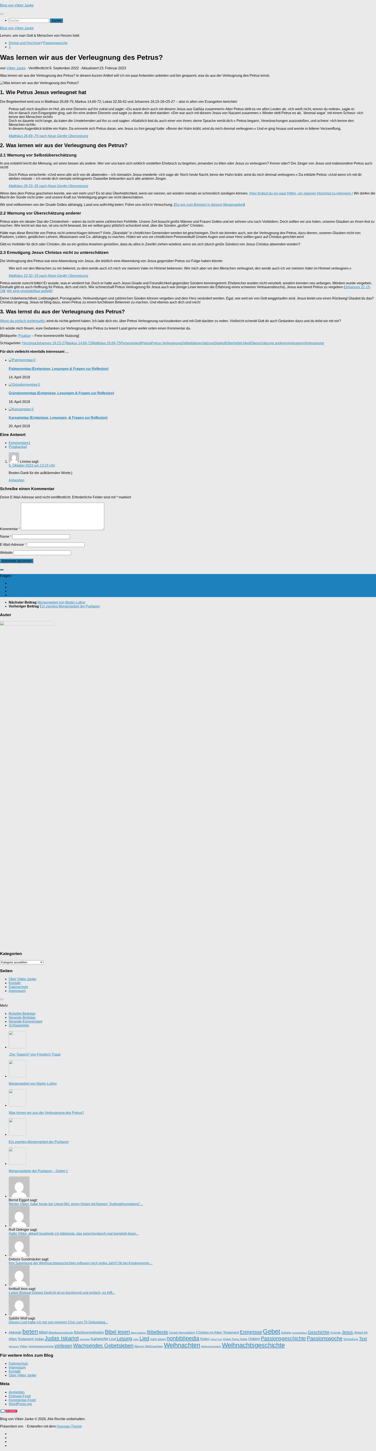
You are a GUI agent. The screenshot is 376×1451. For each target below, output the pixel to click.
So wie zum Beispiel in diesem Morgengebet (209, 204)
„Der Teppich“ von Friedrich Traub (34, 1054)
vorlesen (63, 1345)
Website (6, 552)
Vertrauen (14, 1346)
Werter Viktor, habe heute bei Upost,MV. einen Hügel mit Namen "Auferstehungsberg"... (76, 1204)
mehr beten (158, 1339)
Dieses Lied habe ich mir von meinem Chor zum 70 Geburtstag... (58, 1322)
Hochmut (29, 343)
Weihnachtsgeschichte (253, 1345)
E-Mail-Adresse (13, 544)
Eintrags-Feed (20, 1396)
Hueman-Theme (69, 1426)
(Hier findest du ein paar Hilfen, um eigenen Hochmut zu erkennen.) (301, 193)
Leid (112, 1339)
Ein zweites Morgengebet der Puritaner (39, 1142)
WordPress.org (20, 1404)
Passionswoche (55, 43)
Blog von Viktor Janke (17, 5)
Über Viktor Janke (22, 979)
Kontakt (14, 983)
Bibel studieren (138, 1332)
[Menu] (1, 14)
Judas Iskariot (62, 1338)
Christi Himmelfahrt (182, 1332)
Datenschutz (18, 987)
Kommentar (10, 529)
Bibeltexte (157, 1332)
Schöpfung (350, 1339)
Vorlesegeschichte (41, 1346)
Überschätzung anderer (268, 343)
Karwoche (99, 1338)
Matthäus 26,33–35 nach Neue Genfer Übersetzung (48, 186)
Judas (39, 1339)
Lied (144, 1338)
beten (30, 1331)
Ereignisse (251, 1332)
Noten (205, 1339)
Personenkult (131, 343)
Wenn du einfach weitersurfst (22, 321)
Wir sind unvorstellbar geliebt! (29, 291)
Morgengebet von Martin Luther (33, 1083)
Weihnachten (182, 1345)
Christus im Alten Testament (217, 1332)
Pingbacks (18, 447)
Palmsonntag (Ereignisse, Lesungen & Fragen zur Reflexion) (59, 369)
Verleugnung (314, 343)
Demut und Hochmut (24, 43)
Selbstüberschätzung (198, 343)
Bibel (43, 1332)
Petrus (146, 343)
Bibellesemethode (61, 1332)
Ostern (254, 1338)
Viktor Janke (16, 68)
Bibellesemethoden (89, 1332)
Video (24, 1346)
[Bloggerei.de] (8, 1411)
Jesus (347, 1332)
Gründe (335, 1332)
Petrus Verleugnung (166, 343)
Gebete (286, 1332)
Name (6, 536)
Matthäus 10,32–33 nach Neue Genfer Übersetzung (48, 276)
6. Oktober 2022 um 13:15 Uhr (32, 465)
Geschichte (318, 1332)
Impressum (17, 991)
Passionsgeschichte (283, 1338)
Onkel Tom (216, 1339)
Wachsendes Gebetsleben (103, 1345)
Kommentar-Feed (22, 1400)
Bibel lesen (117, 1332)
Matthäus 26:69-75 (106, 343)
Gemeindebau (299, 1332)
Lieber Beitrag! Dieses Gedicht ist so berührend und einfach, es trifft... (62, 1293)
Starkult (220, 343)
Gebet (271, 1331)
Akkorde (15, 1332)
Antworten (16, 480)
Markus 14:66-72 (79, 343)
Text (363, 1338)
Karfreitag (85, 1339)
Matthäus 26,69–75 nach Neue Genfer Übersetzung (48, 136)
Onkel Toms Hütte (235, 1339)
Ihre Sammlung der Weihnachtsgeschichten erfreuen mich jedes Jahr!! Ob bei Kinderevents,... (81, 1263)
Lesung (124, 1338)
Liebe (136, 1339)
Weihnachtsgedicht (211, 1346)
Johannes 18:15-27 (51, 343)
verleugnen (295, 343)
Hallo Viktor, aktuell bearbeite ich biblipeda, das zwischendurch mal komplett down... (74, 1233)
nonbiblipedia (183, 1338)
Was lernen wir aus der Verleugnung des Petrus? (46, 1113)
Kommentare (19, 443)
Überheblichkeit (238, 343)
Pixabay (24, 336)
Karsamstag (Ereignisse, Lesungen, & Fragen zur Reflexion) (58, 417)
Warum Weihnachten (148, 1346)
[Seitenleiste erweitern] (1, 569)
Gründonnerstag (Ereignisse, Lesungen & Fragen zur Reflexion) (61, 393)
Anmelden (17, 1392)
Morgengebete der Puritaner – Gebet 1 (38, 1171)
